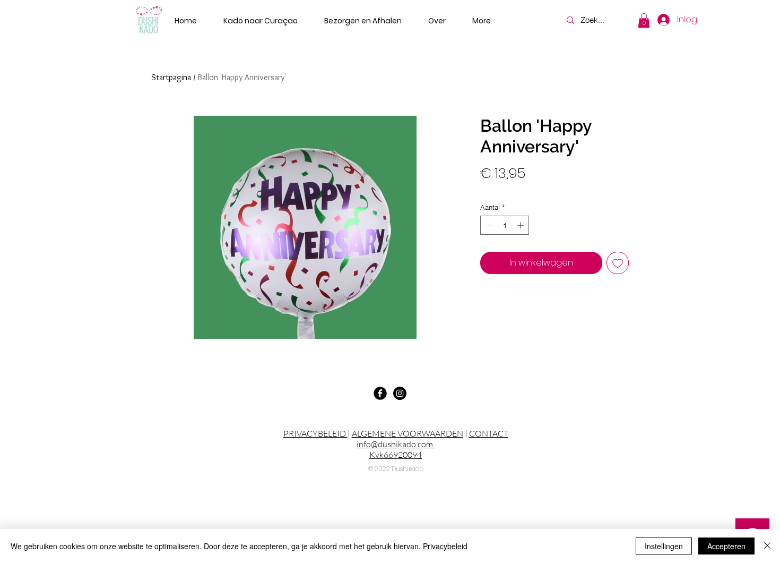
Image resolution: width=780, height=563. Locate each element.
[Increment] (521, 225)
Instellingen (664, 546)
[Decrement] (488, 225)
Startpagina (171, 77)
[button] (644, 20)
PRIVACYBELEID (315, 433)
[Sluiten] (767, 546)
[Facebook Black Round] (380, 393)
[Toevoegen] (617, 263)
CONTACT (488, 433)
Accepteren (726, 546)
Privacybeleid (445, 546)
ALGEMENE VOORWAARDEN (407, 433)
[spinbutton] (505, 225)
